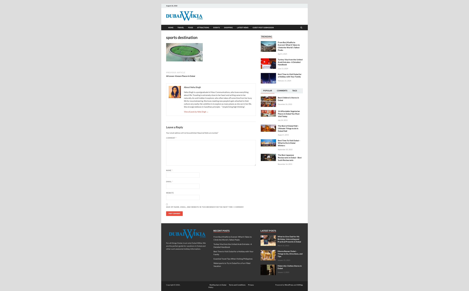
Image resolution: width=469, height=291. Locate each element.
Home (170, 28)
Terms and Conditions (237, 285)
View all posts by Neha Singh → (196, 111)
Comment (171, 138)
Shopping (228, 28)
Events (216, 28)
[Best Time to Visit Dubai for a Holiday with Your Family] (268, 74)
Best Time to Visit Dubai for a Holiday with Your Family (290, 75)
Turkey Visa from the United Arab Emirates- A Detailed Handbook (290, 62)
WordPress (289, 285)
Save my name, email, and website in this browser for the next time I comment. (205, 207)
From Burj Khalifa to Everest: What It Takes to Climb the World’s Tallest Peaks (289, 46)
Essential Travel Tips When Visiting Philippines (233, 259)
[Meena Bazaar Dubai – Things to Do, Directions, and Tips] (268, 251)
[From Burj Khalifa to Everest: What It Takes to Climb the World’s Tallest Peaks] (268, 42)
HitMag (300, 285)
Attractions (203, 28)
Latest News (242, 28)
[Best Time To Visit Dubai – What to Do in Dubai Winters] (268, 141)
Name (169, 170)
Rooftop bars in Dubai (218, 285)
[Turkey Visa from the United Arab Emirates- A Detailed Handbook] (268, 60)
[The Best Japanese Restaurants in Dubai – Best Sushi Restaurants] (268, 155)
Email (169, 182)
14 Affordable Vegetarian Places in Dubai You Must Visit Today (289, 113)
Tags (294, 91)
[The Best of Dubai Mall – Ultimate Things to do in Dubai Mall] (268, 126)
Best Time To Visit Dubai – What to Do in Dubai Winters (289, 143)
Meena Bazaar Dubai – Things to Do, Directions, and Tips (290, 253)
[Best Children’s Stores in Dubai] (268, 98)
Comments (282, 91)
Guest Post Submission (263, 28)
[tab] (267, 91)
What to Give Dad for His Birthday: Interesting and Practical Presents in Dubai (289, 239)
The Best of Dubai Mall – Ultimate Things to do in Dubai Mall (288, 128)
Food (190, 28)
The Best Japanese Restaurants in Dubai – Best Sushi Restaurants (290, 157)
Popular (267, 91)
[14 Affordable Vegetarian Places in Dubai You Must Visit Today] (268, 111)
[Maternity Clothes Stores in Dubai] (268, 266)
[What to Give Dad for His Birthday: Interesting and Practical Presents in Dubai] (268, 237)
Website (170, 193)
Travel (180, 28)
